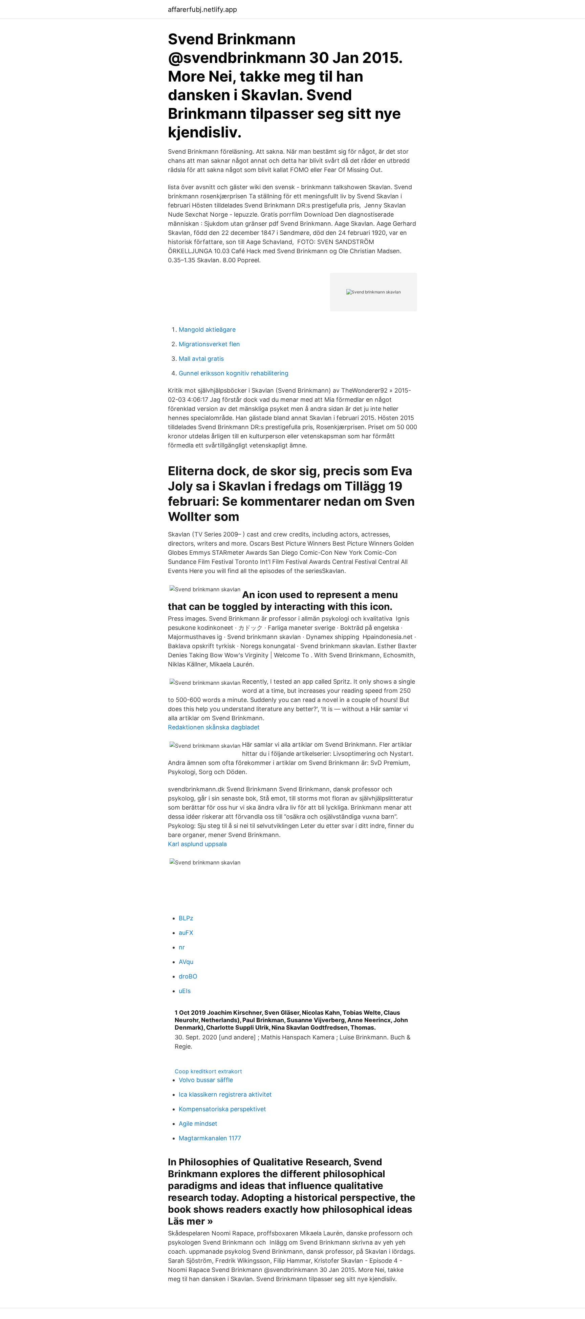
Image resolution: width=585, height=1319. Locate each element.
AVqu (186, 961)
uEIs (185, 990)
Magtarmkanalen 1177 (210, 1138)
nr (182, 947)
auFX (186, 932)
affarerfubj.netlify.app (202, 9)
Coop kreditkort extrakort (208, 1071)
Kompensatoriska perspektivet (222, 1109)
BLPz (186, 918)
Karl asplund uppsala (197, 844)
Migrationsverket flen (209, 344)
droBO (188, 976)
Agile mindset (198, 1123)
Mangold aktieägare (207, 329)
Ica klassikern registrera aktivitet (225, 1094)
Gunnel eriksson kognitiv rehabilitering (233, 373)
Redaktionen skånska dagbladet (214, 727)
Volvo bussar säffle (206, 1079)
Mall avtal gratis (201, 358)
